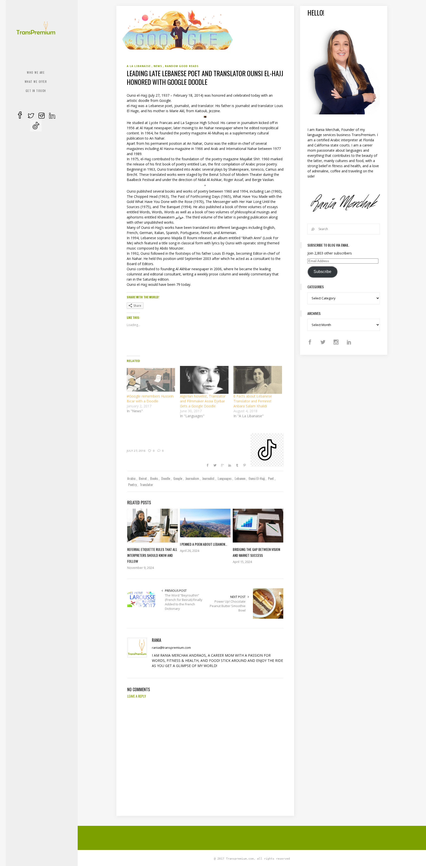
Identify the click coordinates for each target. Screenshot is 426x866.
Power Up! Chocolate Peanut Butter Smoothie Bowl (228, 606)
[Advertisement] (252, 837)
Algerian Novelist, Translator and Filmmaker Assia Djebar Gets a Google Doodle (202, 401)
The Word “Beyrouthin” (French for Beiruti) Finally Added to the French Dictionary (183, 602)
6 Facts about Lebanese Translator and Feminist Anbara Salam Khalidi (252, 401)
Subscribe (322, 272)
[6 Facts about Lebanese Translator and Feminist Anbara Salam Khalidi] (257, 380)
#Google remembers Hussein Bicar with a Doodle (150, 398)
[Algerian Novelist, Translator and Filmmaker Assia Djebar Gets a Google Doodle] (204, 380)
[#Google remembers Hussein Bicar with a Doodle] (151, 380)
